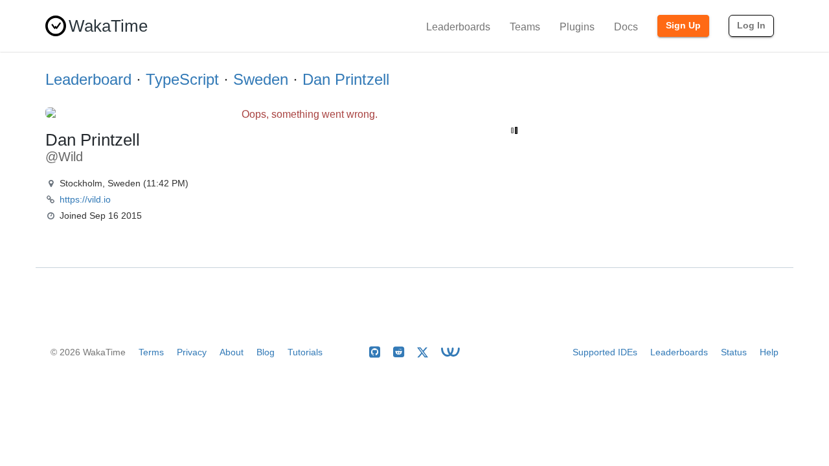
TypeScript (182, 79)
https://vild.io (85, 199)
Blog (265, 352)
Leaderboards (458, 26)
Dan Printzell (345, 79)
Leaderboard (88, 79)
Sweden (260, 79)
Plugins (577, 26)
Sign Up (683, 25)
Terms (151, 352)
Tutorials (305, 352)
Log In (751, 25)
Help (769, 352)
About (232, 352)
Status (734, 352)
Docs (626, 26)
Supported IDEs (605, 352)
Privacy (192, 352)
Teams (525, 26)
